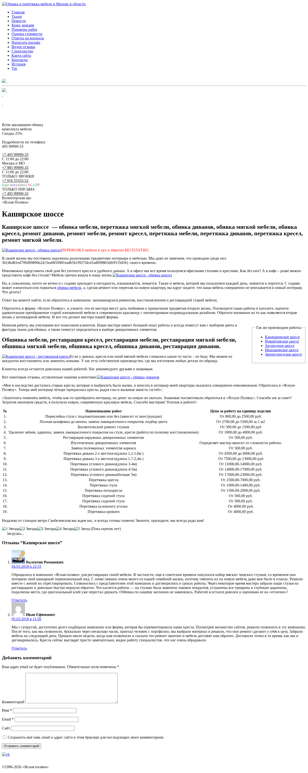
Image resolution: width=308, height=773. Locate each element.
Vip (14, 68)
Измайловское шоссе (282, 341)
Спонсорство (22, 51)
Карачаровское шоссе (282, 337)
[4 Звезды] (65, 529)
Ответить (19, 600)
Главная (18, 12)
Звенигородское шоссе (283, 354)
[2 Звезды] (28, 529)
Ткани (17, 16)
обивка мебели (69, 288)
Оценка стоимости (27, 34)
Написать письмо (26, 42)
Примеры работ (24, 29)
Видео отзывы (23, 47)
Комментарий (13, 702)
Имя (7, 710)
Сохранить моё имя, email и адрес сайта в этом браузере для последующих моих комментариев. (86, 737)
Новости (19, 21)
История (19, 64)
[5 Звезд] (82, 529)
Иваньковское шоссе (282, 350)
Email (8, 719)
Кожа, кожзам (23, 25)
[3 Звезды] (47, 529)
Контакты (20, 60)
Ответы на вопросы (28, 38)
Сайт (6, 728)
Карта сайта (21, 55)
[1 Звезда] (10, 529)
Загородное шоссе (280, 346)
